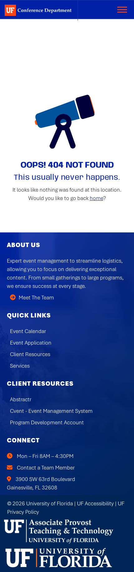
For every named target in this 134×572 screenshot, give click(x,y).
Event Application (30, 342)
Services (20, 365)
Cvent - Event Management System (51, 411)
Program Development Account (47, 422)
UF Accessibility (95, 503)
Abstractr (20, 399)
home (96, 198)
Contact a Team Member (46, 467)
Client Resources (30, 354)
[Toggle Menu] (122, 9)
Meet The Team (36, 297)
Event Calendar (28, 331)
